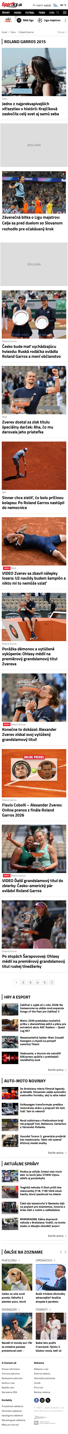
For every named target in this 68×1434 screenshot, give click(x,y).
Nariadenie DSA (9, 1392)
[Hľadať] (57, 12)
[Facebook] (36, 1400)
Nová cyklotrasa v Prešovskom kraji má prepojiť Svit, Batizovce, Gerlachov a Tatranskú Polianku (43, 1124)
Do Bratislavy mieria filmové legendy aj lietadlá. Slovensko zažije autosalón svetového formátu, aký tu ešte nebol (43, 1092)
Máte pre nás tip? (10, 1424)
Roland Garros (26, 32)
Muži (4, 417)
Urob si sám (16, 1309)
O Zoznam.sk (9, 1363)
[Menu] (64, 12)
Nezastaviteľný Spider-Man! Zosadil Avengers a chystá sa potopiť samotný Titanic (42, 1041)
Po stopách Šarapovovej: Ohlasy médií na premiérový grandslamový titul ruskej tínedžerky (33, 961)
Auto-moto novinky (25, 1081)
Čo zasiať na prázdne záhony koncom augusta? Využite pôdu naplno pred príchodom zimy (22, 1347)
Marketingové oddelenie (13, 1420)
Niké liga (28, 20)
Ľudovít (47, 5)
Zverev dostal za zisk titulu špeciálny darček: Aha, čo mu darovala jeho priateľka (27, 426)
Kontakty (7, 1400)
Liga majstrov (52, 20)
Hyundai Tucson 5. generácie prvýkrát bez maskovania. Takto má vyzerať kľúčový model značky (43, 1140)
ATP (4, 492)
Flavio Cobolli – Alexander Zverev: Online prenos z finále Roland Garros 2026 (32, 809)
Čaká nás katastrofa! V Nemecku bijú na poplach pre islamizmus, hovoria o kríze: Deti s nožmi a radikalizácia (42, 1207)
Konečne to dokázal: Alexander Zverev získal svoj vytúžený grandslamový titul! (29, 734)
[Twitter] (48, 1400)
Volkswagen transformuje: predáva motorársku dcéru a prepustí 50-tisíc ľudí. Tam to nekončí (42, 1108)
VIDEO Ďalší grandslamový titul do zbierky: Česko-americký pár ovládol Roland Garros (32, 885)
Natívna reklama (42, 1392)
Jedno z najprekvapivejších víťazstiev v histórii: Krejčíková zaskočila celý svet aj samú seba (30, 108)
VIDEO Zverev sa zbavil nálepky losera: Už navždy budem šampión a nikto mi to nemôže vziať (34, 578)
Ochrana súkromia (11, 1373)
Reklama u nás (41, 1369)
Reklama (39, 1363)
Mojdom (48, 1260)
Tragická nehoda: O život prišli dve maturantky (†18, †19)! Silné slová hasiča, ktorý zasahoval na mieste (41, 1191)
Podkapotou (51, 1309)
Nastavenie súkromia (12, 1378)
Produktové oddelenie (12, 1406)
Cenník (37, 1383)
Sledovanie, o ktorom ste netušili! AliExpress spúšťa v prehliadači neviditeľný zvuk (40, 1057)
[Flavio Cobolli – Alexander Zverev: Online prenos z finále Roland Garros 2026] (34, 773)
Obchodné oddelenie (12, 1411)
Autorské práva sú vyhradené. (48, 1410)
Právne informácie (11, 1369)
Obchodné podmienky (44, 1378)
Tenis (13, 32)
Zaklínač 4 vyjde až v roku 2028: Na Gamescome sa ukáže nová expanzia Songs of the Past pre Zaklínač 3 (42, 1008)
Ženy (4, 98)
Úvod (4, 32)
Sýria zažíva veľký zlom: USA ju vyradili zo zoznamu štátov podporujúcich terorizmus (22, 1298)
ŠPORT (6, 13)
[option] (23, 1307)
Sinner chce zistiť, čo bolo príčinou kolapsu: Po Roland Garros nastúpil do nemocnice (33, 502)
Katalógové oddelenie (12, 1415)
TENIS (42, 13)
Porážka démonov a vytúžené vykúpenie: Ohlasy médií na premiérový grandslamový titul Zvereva (29, 656)
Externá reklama (42, 1373)
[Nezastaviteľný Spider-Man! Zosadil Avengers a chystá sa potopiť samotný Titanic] (10, 1042)
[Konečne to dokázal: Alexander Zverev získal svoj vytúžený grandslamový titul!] (34, 697)
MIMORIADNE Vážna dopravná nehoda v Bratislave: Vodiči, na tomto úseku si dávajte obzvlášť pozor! (43, 1223)
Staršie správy (56, 1070)
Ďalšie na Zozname (23, 1252)
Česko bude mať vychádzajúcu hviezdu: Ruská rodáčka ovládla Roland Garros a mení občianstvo (31, 351)
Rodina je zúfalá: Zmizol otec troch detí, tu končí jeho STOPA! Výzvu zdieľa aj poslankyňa (41, 1175)
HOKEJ (17, 13)
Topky (12, 1260)
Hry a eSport (17, 997)
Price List (38, 1387)
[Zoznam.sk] (40, 1418)
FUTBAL (29, 13)
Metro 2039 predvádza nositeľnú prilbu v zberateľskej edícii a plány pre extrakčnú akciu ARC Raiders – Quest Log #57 (43, 1025)
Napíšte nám (8, 1387)
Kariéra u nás (8, 1383)
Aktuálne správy (21, 1164)
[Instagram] (42, 1400)
